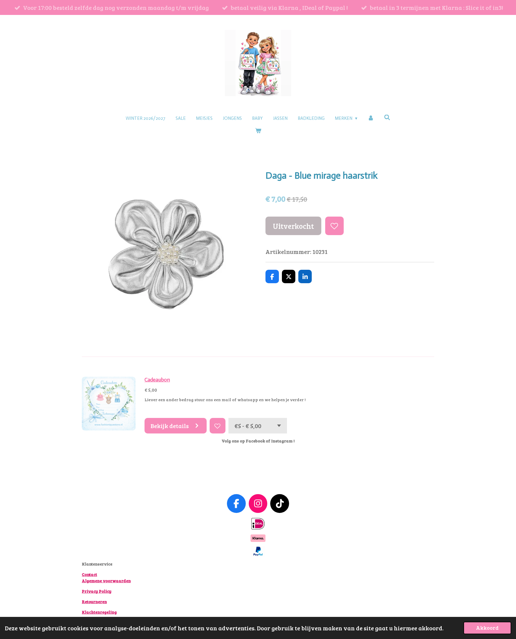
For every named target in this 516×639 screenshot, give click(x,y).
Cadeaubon (157, 380)
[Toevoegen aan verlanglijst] (334, 226)
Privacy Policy (96, 591)
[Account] (370, 118)
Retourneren (94, 601)
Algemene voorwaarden (106, 580)
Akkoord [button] (487, 627)
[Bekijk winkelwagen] (258, 131)
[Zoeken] (387, 118)
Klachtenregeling (99, 612)
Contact (89, 574)
